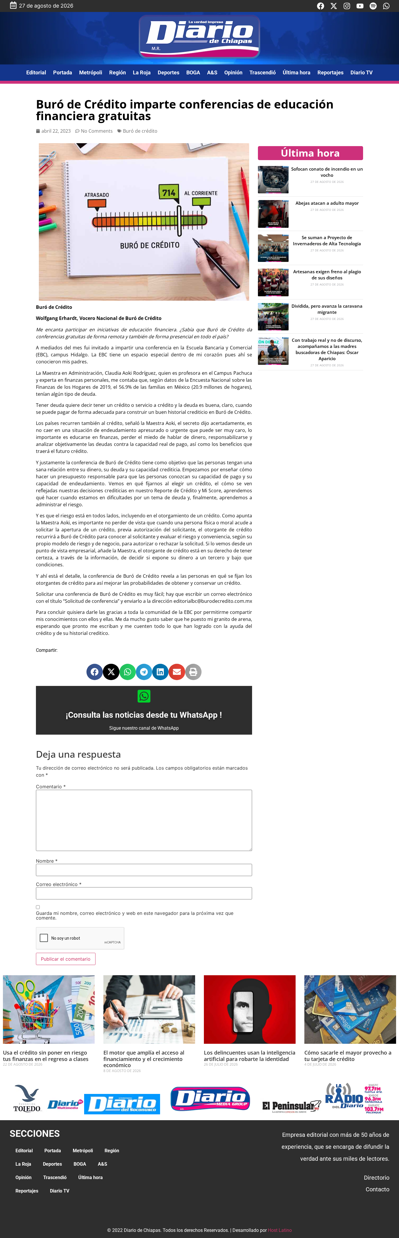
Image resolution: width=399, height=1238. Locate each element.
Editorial (36, 72)
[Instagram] (347, 6)
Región (117, 72)
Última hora (296, 72)
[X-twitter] (334, 6)
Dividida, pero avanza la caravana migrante (327, 309)
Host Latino (280, 1230)
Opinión (233, 72)
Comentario (51, 786)
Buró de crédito (140, 131)
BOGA (193, 72)
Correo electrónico (58, 884)
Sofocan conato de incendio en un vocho (327, 172)
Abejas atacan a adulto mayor (327, 203)
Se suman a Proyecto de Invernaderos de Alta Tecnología (327, 240)
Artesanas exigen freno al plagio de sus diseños (327, 275)
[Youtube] (360, 6)
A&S (212, 72)
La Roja (142, 72)
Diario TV (362, 72)
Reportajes (331, 72)
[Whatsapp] (386, 6)
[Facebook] (320, 6)
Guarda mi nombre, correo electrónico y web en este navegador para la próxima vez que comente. (134, 915)
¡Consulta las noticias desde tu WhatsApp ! (144, 715)
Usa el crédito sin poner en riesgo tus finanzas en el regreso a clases (46, 1055)
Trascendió (262, 72)
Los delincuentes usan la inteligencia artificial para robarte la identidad (249, 1055)
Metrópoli (90, 72)
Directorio (376, 1177)
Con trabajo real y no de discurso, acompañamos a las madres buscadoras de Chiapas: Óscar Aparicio (327, 349)
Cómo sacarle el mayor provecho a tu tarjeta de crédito (347, 1055)
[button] (94, 672)
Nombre (47, 861)
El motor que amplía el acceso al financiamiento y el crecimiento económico (143, 1059)
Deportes (168, 72)
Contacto (377, 1189)
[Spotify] (373, 6)
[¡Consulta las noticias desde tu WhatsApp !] (144, 696)
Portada (62, 72)
